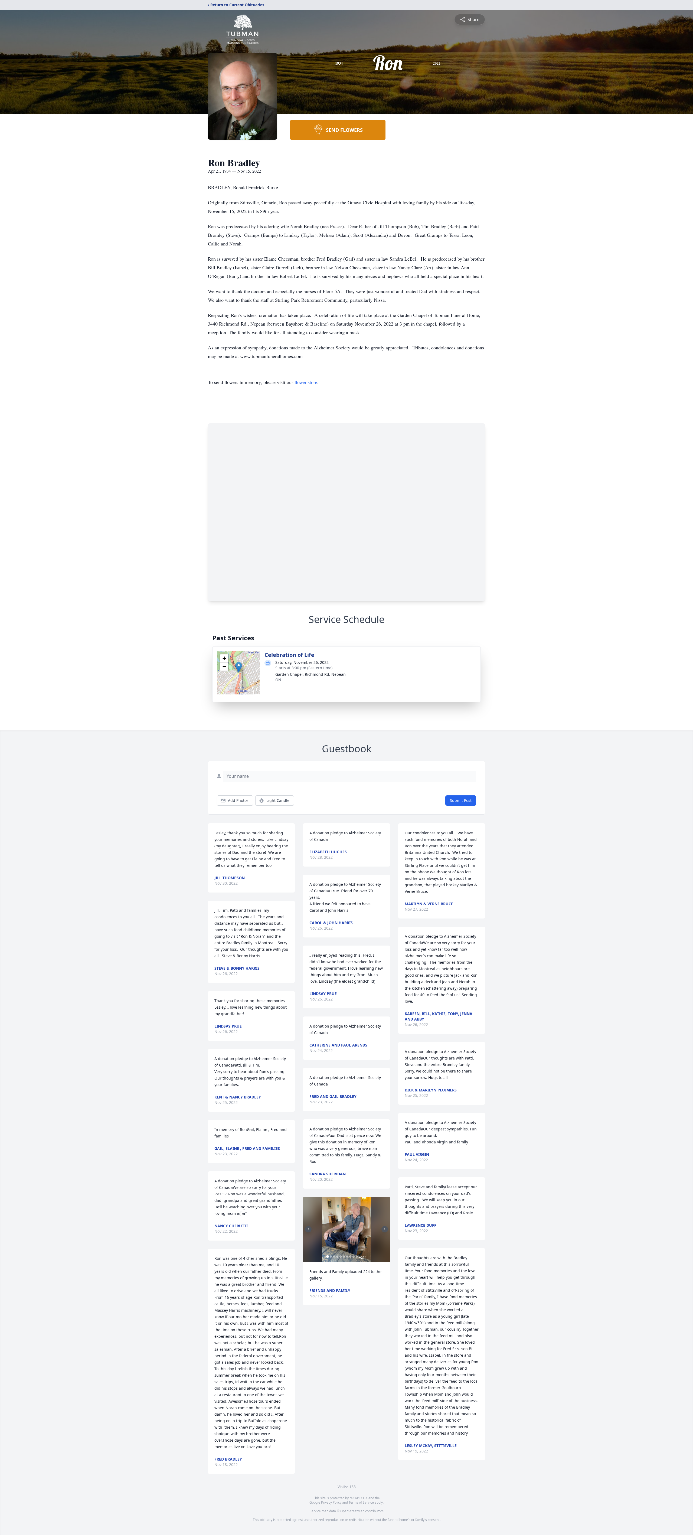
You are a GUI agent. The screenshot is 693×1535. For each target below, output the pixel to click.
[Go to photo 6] (344, 1256)
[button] (238, 667)
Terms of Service (361, 1502)
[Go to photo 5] (340, 1256)
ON (278, 679)
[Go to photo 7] (347, 1256)
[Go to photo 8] (350, 1256)
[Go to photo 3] (334, 1256)
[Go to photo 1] (327, 1256)
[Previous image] (308, 1229)
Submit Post (461, 800)
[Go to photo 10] (357, 1256)
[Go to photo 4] (337, 1256)
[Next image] (384, 1229)
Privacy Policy (331, 1502)
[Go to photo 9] (353, 1256)
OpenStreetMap (352, 1511)
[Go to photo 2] (331, 1256)
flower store (306, 382)
